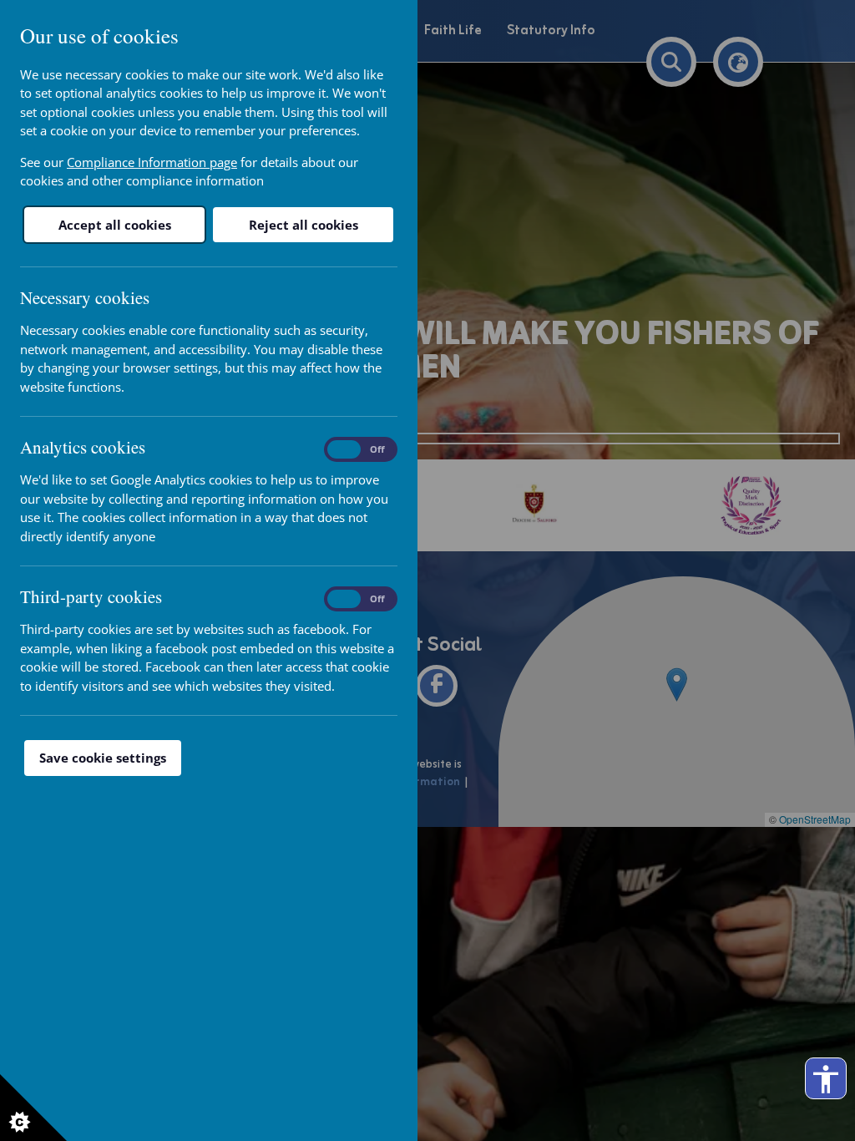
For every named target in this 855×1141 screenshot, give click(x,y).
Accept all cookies (114, 224)
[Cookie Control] (33, 1107)
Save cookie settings (102, 757)
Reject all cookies (303, 224)
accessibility (825, 1079)
